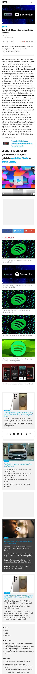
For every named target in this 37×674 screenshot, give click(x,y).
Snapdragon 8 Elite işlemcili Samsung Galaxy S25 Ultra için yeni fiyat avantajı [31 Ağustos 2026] (18, 414)
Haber (4, 26)
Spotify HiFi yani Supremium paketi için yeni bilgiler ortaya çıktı (17, 286)
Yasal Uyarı (7, 635)
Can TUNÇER (5, 35)
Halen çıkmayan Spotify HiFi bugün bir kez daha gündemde (17, 311)
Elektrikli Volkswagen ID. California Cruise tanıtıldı (17, 480)
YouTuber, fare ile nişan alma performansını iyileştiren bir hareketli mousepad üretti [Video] (18, 548)
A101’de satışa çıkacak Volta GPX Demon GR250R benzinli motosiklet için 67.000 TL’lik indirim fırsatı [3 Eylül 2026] (17, 617)
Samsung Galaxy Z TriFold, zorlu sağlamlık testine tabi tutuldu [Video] (17, 567)
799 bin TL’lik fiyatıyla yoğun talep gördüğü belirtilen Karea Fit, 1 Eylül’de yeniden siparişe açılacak (18, 475)
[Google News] (27, 41)
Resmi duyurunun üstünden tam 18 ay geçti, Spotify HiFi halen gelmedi (17, 360)
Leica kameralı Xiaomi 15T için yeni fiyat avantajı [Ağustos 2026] (17, 607)
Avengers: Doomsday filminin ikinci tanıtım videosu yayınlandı (18, 542)
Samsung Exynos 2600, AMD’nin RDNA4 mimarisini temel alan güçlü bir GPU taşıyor (18, 561)
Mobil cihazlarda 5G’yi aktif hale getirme (15, 664)
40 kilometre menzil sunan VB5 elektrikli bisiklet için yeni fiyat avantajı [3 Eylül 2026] (18, 612)
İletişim (6, 633)
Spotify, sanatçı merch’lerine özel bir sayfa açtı (18, 384)
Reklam (6, 632)
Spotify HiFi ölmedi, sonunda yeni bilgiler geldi (18, 335)
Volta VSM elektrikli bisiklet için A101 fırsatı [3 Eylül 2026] (19, 646)
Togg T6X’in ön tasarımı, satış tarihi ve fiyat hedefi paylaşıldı (18, 425)
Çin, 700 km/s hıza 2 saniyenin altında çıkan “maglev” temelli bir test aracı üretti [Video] (18, 555)
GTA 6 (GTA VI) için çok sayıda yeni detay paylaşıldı (17, 485)
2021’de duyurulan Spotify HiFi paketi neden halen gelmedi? (17, 261)
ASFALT (6, 461)
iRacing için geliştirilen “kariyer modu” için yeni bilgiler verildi (17, 470)
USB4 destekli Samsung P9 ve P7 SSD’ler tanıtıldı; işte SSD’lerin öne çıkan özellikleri (18, 420)
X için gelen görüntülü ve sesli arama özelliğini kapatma (18, 669)
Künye (6, 630)
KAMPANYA (7, 410)
